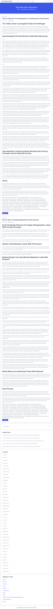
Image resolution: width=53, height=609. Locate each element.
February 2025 (5, 497)
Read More (5, 213)
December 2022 (6, 571)
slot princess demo (28, 207)
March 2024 (5, 528)
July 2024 (5, 517)
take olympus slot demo (7, 210)
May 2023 (5, 557)
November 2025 (6, 471)
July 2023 (5, 551)
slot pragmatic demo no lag (17, 207)
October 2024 (5, 508)
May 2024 (5, 523)
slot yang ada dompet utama (8, 209)
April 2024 (5, 525)
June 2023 (5, 554)
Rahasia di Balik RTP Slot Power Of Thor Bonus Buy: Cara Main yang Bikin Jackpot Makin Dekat (21, 446)
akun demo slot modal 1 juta (35, 197)
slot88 (4, 592)
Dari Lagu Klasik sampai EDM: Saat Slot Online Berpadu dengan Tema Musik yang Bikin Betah (21, 435)
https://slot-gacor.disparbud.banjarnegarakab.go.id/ (13, 597)
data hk (4, 594)
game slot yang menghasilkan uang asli (23, 203)
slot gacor (5, 588)
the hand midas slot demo (18, 210)
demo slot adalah (12, 200)
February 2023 (5, 565)
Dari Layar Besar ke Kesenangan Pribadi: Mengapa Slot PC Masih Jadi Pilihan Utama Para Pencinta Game (23, 440)
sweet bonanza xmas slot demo (42, 209)
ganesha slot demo (35, 203)
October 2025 (5, 474)
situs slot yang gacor (44, 204)
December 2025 (6, 468)
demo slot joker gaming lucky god (26, 201)
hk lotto (4, 586)
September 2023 (6, 545)
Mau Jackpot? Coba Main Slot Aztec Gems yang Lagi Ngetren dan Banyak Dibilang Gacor (20, 443)
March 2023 (5, 562)
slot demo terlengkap (6, 207)
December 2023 (6, 537)
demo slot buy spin (27, 200)
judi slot (4, 601)
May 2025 (5, 488)
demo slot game (5, 201)
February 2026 (5, 463)
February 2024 (5, 531)
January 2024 (5, 534)
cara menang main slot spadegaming (38, 198)
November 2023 (6, 540)
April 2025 (5, 491)
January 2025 (5, 500)
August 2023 (5, 548)
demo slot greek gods (14, 201)
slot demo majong (42, 206)
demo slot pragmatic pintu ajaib (40, 201)
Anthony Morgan (11, 20)
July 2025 (5, 483)
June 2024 (5, 520)
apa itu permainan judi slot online (9, 198)
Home (18, 9)
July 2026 (5, 454)
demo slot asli (20, 200)
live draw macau (6, 590)
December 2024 (6, 503)
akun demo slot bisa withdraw (23, 197)
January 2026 (5, 466)
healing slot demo (44, 203)
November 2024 (6, 505)
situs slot (4, 581)
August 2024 (5, 514)
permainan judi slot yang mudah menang (31, 204)
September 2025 (6, 477)
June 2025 (5, 485)
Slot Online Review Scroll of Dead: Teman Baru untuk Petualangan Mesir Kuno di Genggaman (21, 437)
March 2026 (5, 460)
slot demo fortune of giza (7, 206)
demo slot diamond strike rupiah (39, 200)
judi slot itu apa (12, 204)
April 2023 (5, 560)
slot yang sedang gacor (19, 209)
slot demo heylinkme (18, 206)
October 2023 (5, 542)
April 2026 (5, 457)
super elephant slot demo (30, 209)
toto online (5, 583)
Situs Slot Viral (4, 20)
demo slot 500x (5, 200)
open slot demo (19, 204)
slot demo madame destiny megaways (30, 206)
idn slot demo (5, 204)
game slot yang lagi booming (8, 203)
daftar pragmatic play (7, 599)
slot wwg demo (35, 207)
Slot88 (4, 579)
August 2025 (5, 480)
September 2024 (6, 511)
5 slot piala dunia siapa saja (10, 197)
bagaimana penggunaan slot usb (23, 198)
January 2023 (5, 568)
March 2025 (5, 494)
